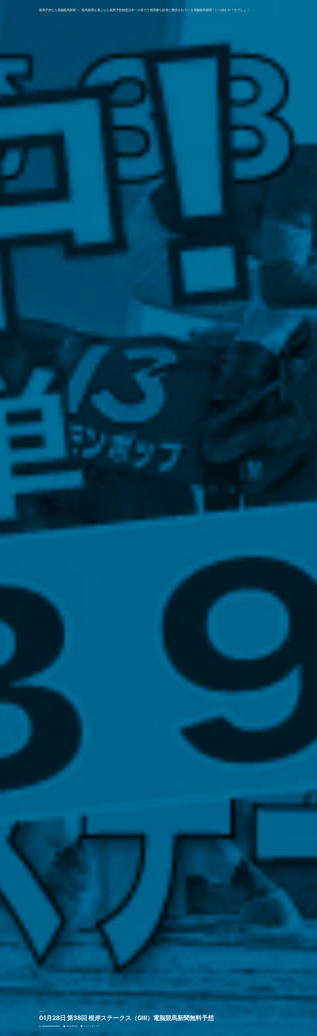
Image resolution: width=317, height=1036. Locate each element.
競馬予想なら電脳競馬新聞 (57, 10)
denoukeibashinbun (51, 1026)
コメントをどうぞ (91, 1026)
